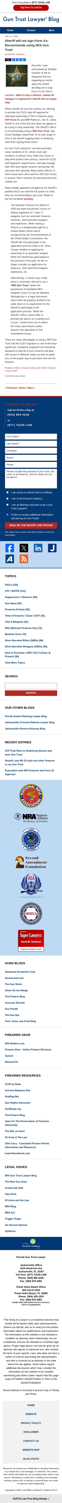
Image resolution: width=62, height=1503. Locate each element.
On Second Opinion (16, 1225)
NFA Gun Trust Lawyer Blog (31, 19)
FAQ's (17, 368)
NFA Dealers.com (15, 1043)
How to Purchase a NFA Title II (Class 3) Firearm (27, 654)
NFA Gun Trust (41, 131)
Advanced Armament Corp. (20, 971)
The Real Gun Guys (16, 1181)
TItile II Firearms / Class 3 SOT (25, 615)
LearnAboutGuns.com (17, 1153)
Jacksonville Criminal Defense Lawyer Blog (30, 722)
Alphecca (10, 1231)
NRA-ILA (10, 1212)
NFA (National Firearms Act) (23, 628)
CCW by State (13, 1084)
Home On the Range (16, 990)
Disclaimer (31, 1432)
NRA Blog (10, 1206)
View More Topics (15, 662)
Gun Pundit (11, 1009)
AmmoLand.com (14, 978)
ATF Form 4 (11, 119)
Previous (11, 387)
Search (31, 693)
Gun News (13, 603)
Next (31, 387)
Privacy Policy (31, 1423)
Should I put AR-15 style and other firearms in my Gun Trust (30, 762)
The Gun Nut (12, 1015)
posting (28, 199)
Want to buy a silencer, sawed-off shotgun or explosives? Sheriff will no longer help (31, 99)
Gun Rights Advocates (17, 1102)
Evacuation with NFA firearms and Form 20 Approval (29, 772)
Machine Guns (15, 634)
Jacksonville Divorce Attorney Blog (25, 728)
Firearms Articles (28, 368)
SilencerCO (11, 1062)
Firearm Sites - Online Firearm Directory (28, 1049)
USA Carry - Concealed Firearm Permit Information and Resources (27, 1145)
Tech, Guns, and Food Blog (20, 1021)
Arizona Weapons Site (17, 1090)
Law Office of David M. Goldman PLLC (39, 1490)
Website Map (31, 1449)
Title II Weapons (16, 621)
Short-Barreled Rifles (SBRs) (24, 640)
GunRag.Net (12, 1096)
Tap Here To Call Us (31, 7)
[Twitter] (24, 548)
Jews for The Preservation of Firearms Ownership (27, 1123)
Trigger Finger (13, 1218)
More (51, 30)
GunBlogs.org (13, 1109)
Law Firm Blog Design (30, 1498)
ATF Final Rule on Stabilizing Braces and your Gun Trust (28, 752)
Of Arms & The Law (16, 1137)
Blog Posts (31, 1459)
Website (31, 1414)
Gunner (9, 1055)
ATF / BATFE (15, 591)
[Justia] (52, 548)
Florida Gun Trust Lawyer (31, 1257)
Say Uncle (10, 1194)
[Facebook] (10, 548)
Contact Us (31, 1441)
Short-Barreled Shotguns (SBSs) (26, 646)
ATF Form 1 (32, 119)
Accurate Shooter (15, 1002)
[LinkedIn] (38, 548)
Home (10, 30)
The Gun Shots (13, 984)
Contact (31, 30)
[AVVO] (10, 558)
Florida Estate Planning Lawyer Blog (26, 716)
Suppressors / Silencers (21, 597)
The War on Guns (15, 1131)
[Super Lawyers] (31, 941)
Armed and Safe (14, 1188)
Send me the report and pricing (31, 525)
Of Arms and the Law (17, 1200)
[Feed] (24, 558)
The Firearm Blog (15, 996)
